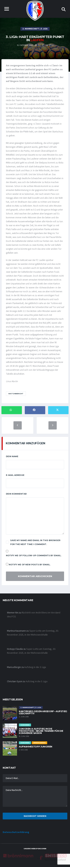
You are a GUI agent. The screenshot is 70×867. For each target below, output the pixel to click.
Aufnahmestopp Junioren (35, 746)
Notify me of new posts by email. (29, 564)
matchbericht (15, 394)
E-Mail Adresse (15, 475)
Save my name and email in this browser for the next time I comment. (35, 542)
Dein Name (12, 456)
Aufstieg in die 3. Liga (35, 667)
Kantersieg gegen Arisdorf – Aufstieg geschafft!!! (43, 712)
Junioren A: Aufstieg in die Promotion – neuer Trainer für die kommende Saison (41, 730)
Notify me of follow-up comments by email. (33, 555)
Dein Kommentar (16, 494)
